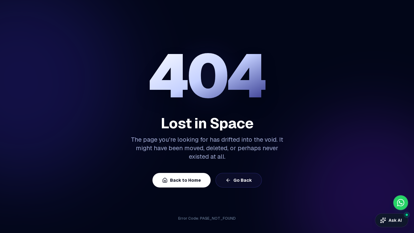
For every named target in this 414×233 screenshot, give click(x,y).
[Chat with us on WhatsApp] (400, 202)
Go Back (242, 180)
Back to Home (185, 180)
